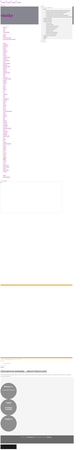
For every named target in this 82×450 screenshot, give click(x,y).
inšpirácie (5, 81)
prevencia (5, 126)
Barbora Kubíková (6, 177)
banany (4, 47)
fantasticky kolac (6, 72)
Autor (4, 30)
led (3, 91)
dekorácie (5, 64)
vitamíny (5, 157)
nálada (4, 102)
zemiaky (5, 171)
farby (4, 75)
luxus (4, 92)
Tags (4, 29)
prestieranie (5, 125)
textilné (4, 149)
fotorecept (5, 77)
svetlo (4, 145)
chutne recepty (6, 60)
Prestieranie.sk (30, 437)
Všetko (4, 34)
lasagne (4, 89)
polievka (4, 120)
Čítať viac (2, 367)
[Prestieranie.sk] (11, 2)
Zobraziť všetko (6, 32)
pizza (4, 117)
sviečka (4, 146)
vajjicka (4, 156)
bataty (4, 54)
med (4, 97)
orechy (4, 112)
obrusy (4, 106)
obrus (4, 103)
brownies (5, 55)
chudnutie (5, 58)
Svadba (4, 142)
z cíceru (4, 163)
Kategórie (5, 27)
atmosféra (5, 46)
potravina (5, 123)
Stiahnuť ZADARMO (8, 408)
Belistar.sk (49, 437)
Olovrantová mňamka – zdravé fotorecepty (24, 371)
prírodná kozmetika (7, 128)
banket (4, 49)
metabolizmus (6, 98)
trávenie (4, 152)
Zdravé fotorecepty (7, 37)
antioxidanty (5, 44)
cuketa (4, 61)
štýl (3, 140)
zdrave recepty (6, 166)
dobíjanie (5, 68)
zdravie (4, 168)
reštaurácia (5, 131)
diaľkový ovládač (6, 66)
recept (4, 129)
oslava (4, 114)
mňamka (5, 100)
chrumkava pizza (6, 57)
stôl (4, 137)
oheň (4, 108)
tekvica (4, 148)
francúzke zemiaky (7, 78)
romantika (5, 132)
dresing (4, 69)
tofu (4, 151)
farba (4, 74)
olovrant (4, 109)
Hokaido (4, 80)
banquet (4, 52)
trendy (4, 154)
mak (4, 95)
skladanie (5, 134)
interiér (4, 83)
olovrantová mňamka (7, 111)
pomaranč (5, 122)
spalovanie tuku (6, 136)
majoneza (5, 94)
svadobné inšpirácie (7, 143)
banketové (5, 51)
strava (4, 139)
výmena (4, 160)
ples (4, 119)
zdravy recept (6, 169)
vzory (4, 162)
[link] (13, 5)
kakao (4, 86)
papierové (5, 115)
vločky (4, 159)
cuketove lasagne (6, 63)
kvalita (4, 88)
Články (4, 36)
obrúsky (4, 105)
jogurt (4, 85)
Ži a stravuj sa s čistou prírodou (9, 39)
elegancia (5, 71)
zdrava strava (6, 165)
